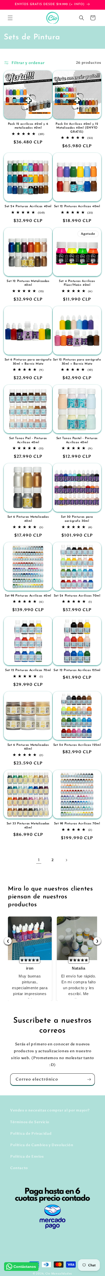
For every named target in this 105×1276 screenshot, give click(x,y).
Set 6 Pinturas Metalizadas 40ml (28, 519)
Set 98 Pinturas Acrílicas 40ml (28, 595)
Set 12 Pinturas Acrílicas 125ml (77, 670)
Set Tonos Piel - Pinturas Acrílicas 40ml (28, 440)
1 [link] (39, 860)
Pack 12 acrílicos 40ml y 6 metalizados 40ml (28, 126)
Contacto (19, 1168)
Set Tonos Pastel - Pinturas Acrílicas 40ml (77, 440)
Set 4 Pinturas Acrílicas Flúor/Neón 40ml (77, 283)
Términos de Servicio (29, 1122)
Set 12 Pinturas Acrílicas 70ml (28, 670)
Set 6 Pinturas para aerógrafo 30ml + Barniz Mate (28, 361)
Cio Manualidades (58, 1273)
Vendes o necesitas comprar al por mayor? (50, 1110)
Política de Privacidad (30, 1133)
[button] (10, 17)
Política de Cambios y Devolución (41, 1145)
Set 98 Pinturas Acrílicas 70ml (77, 823)
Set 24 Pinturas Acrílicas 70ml (77, 595)
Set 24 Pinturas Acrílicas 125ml (77, 745)
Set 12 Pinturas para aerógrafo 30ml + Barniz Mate (77, 361)
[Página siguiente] (66, 860)
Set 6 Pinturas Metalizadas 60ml (28, 747)
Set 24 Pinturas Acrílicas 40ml (28, 206)
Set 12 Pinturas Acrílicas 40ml (77, 206)
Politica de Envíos (27, 1156)
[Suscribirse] (89, 1079)
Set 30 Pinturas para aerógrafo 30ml (77, 519)
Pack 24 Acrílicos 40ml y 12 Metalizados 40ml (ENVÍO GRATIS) (77, 127)
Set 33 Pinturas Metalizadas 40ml (28, 825)
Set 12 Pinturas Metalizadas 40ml (28, 283)
